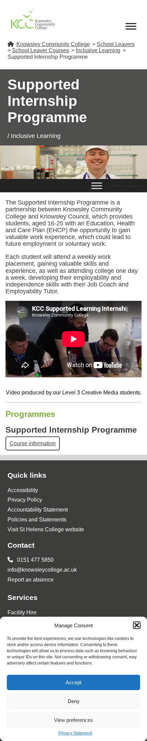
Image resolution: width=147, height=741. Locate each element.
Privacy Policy (25, 500)
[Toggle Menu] (130, 26)
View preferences (73, 720)
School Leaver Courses (40, 50)
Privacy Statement (75, 733)
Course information (33, 443)
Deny (74, 701)
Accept (73, 682)
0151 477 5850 (35, 560)
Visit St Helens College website (46, 529)
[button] (136, 625)
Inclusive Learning (98, 50)
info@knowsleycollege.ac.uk (42, 570)
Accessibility (23, 490)
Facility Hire (22, 612)
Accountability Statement (38, 510)
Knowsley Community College (53, 44)
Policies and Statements (37, 519)
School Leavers (116, 44)
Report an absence (31, 580)
